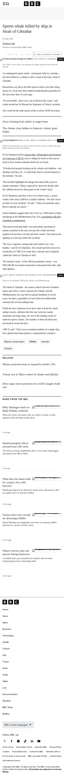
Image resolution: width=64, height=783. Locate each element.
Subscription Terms (24, 747)
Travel (5, 661)
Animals (45, 341)
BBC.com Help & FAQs (37, 756)
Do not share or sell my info (13, 756)
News (5, 616)
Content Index (55, 756)
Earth (5, 668)
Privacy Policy (55, 747)
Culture (6, 648)
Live (4, 687)
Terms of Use (8, 747)
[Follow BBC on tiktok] (25, 741)
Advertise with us (53, 752)
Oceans (8, 348)
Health (5, 642)
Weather (6, 701)
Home (5, 609)
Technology (8, 635)
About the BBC (41, 747)
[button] (6, 3)
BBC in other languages (16, 725)
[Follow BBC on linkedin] (32, 741)
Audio (5, 674)
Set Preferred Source (11, 761)
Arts (4, 655)
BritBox (5, 714)
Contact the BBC (36, 752)
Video (5, 681)
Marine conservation (14, 341)
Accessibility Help (19, 752)
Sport (5, 622)
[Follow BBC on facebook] (11, 741)
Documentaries (9, 694)
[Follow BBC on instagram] (18, 741)
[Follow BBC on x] (4, 741)
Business (6, 629)
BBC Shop (7, 707)
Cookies (5, 752)
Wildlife (32, 341)
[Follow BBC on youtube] (39, 741)
